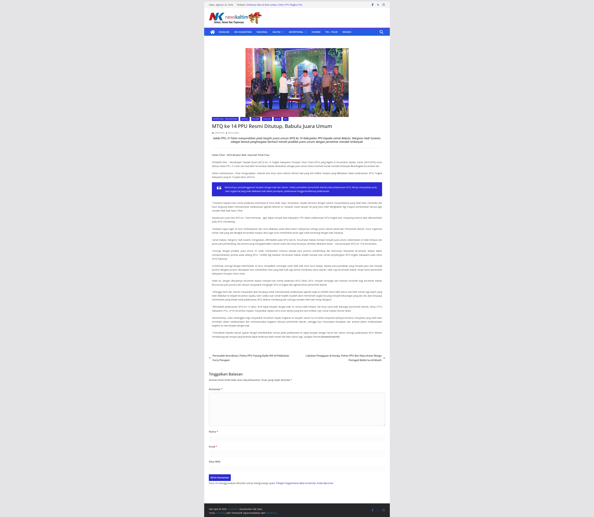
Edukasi (255, 119)
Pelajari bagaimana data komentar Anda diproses (304, 483)
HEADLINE (224, 31)
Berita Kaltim (233, 132)
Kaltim (276, 31)
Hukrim (316, 31)
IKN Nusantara (243, 31)
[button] (282, 32)
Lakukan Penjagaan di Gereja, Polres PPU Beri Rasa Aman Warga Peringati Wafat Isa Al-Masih (343, 358)
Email (213, 446)
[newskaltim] (212, 32)
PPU (285, 119)
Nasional (262, 31)
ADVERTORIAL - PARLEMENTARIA (225, 119)
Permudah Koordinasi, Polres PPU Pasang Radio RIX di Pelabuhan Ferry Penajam (251, 358)
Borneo (244, 119)
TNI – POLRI (331, 31)
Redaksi (346, 31)
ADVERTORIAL (296, 31)
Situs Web (214, 461)
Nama (213, 431)
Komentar (216, 389)
